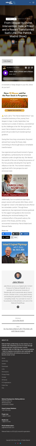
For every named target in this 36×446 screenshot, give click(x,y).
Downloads (5, 366)
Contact (4, 377)
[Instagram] (18, 443)
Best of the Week (24, 19)
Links (3, 369)
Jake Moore (21, 42)
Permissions (5, 371)
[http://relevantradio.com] (18, 307)
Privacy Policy (5, 374)
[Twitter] (20, 443)
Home (3, 358)
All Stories (4, 380)
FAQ (3, 388)
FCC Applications (6, 382)
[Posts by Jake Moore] (13, 42)
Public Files (5, 385)
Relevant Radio (17, 440)
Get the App (5, 361)
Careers (4, 363)
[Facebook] (15, 443)
